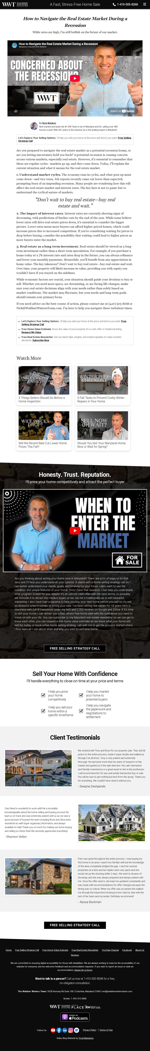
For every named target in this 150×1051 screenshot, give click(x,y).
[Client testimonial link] (38, 768)
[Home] (14, 4)
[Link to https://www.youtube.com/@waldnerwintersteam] (53, 1030)
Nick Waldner (49, 123)
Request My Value (31, 332)
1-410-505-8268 (127, 4)
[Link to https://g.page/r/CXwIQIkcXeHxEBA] (76, 1030)
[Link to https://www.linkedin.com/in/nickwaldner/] (64, 1030)
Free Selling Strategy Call (75, 648)
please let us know (83, 970)
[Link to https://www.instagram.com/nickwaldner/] (70, 1030)
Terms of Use (106, 1030)
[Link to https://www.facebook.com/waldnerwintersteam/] (59, 1030)
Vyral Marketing (86, 1038)
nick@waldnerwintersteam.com (117, 991)
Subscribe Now (41, 340)
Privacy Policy (89, 1030)
